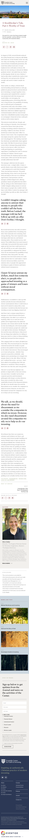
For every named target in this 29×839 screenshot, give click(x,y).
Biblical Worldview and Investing (10, 605)
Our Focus (3, 788)
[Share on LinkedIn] (10, 47)
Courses (18, 782)
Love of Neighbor (8, 480)
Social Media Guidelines (21, 806)
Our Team (3, 792)
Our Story (3, 785)
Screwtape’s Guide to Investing (10, 652)
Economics (13, 478)
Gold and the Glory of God (8, 628)
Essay (9, 31)
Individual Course (19, 785)
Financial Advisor (19, 787)
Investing (22, 478)
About (2, 782)
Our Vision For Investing (6, 790)
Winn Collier (10, 29)
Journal (18, 795)
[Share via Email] (14, 47)
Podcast (18, 791)
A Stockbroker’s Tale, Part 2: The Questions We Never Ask (22, 490)
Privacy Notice (19, 805)
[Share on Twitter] (3, 47)
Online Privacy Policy (20, 808)
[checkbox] (14, 723)
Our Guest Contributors (6, 794)
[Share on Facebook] (7, 47)
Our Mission (3, 787)
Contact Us (18, 799)
